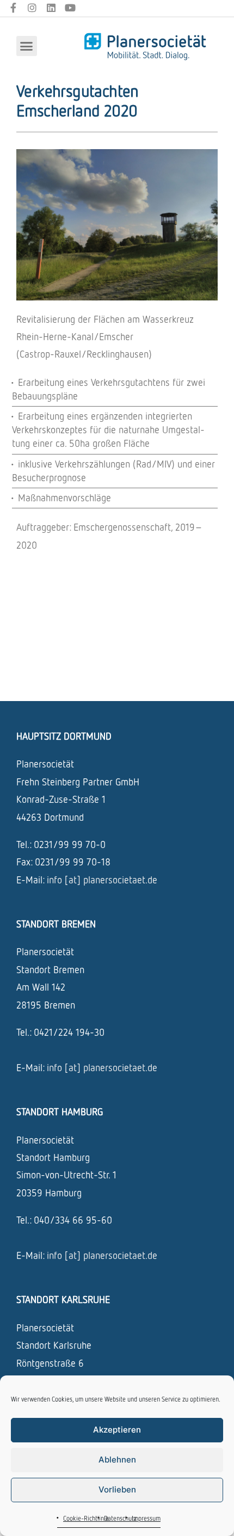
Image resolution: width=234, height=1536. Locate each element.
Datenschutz (120, 1518)
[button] (26, 46)
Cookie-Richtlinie (86, 1518)
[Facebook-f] (13, 8)
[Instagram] (32, 8)
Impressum (146, 1518)
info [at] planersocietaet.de (102, 880)
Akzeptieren (117, 1429)
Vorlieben (117, 1489)
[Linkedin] (51, 8)
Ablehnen (117, 1459)
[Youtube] (70, 8)
